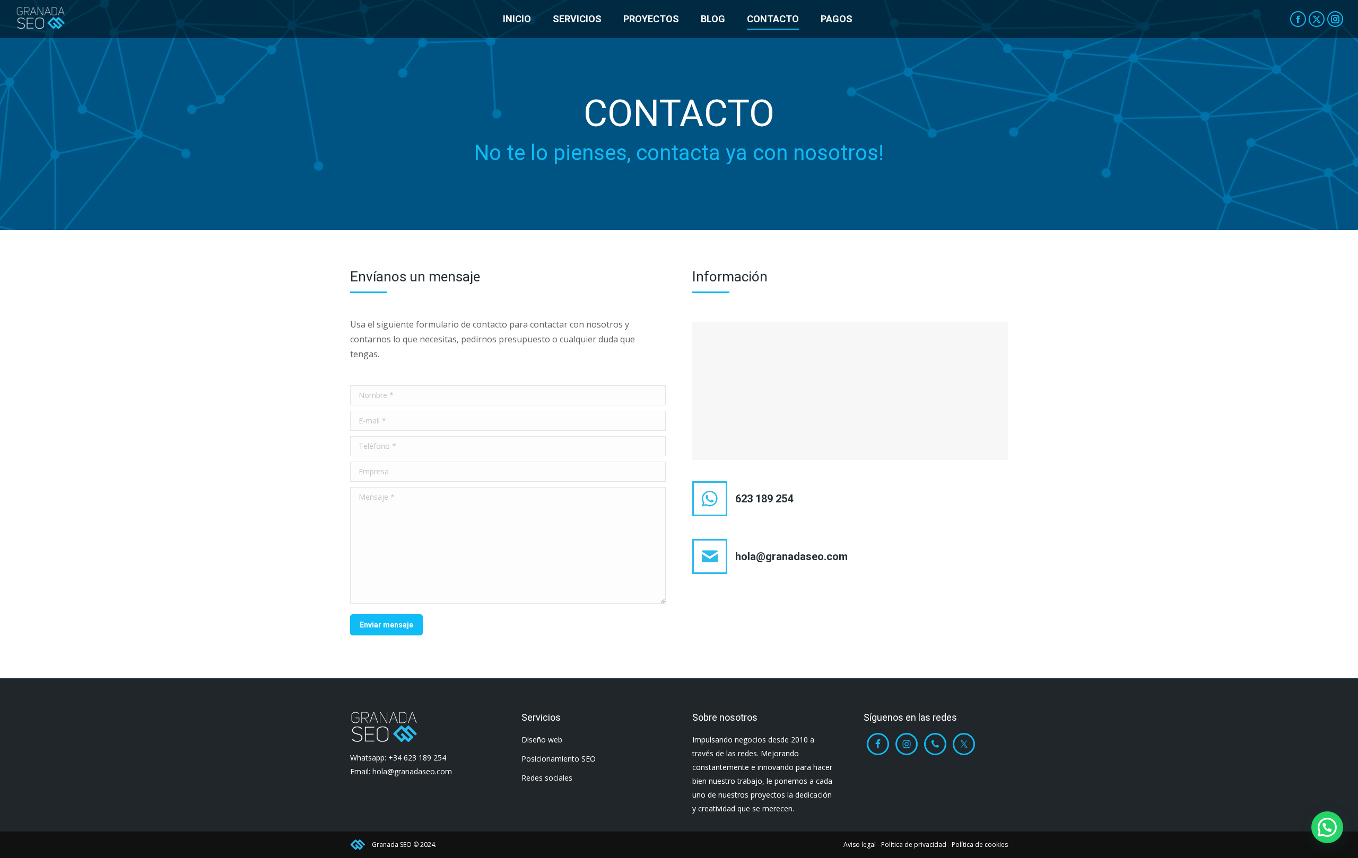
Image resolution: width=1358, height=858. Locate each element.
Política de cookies (980, 844)
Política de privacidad (913, 844)
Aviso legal (859, 844)
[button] (1327, 827)
